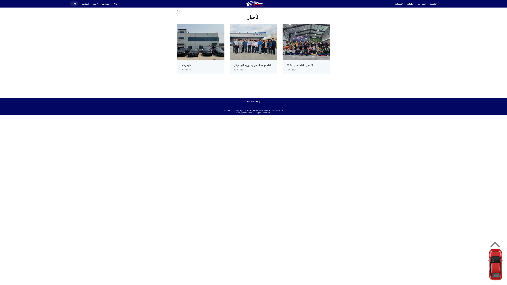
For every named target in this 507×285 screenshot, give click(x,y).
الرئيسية (433, 4)
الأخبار (95, 4)
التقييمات (399, 4)
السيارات (422, 4)
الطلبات (410, 4)
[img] (495, 264)
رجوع (179, 11)
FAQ (115, 4)
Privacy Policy (253, 101)
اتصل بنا (85, 4)
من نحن (105, 4)
